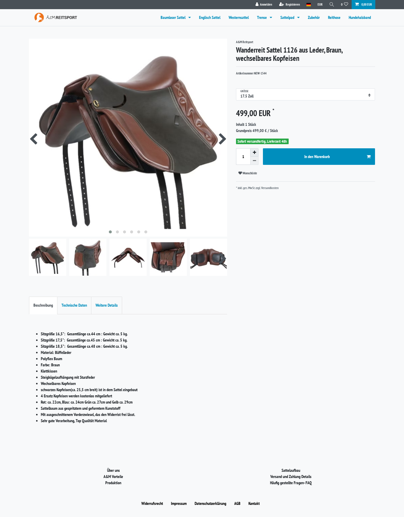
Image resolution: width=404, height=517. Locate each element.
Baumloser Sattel (173, 17)
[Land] (308, 4)
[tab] (43, 305)
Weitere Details (107, 305)
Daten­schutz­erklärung (210, 503)
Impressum (179, 503)
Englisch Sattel (209, 17)
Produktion (113, 482)
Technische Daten (74, 305)
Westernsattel (239, 17)
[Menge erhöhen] (254, 152)
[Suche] (332, 4)
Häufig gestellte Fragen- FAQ (291, 482)
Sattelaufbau (291, 470)
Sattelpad (287, 17)
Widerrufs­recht (152, 503)
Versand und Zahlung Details (290, 476)
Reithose (334, 17)
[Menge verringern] (254, 161)
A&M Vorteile (113, 476)
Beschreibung (43, 305)
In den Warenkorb (317, 156)
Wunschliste (249, 173)
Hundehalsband (360, 17)
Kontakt (254, 503)
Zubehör (314, 17)
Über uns (113, 470)
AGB (237, 503)
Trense (262, 17)
